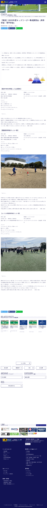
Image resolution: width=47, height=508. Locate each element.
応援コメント (6, 455)
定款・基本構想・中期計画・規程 (33, 457)
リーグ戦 (5, 472)
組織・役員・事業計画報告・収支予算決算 (34, 462)
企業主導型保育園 (7, 457)
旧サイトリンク (40, 504)
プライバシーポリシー (24, 504)
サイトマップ (32, 504)
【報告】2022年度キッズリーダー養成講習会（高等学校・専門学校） (35, 16)
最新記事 (17, 367)
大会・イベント (6, 468)
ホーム (7, 16)
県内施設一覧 (29, 465)
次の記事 (41, 367)
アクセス (28, 452)
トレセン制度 (29, 473)
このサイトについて (8, 504)
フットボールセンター (7, 449)
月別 (29, 367)
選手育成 (27, 468)
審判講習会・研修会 (7, 482)
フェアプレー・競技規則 (8, 473)
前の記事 (6, 367)
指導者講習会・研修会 (17, 16)
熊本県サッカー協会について (31, 449)
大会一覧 (5, 470)
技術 (22, 16)
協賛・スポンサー (30, 463)
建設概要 (5, 451)
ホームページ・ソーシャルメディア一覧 (34, 455)
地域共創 (28, 460)
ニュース (5, 454)
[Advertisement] (23, 41)
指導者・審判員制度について (9, 483)
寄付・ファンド (7, 452)
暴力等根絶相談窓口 (30, 454)
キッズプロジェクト (30, 475)
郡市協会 (28, 451)
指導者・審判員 (11, 16)
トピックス (29, 472)
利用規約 (15, 504)
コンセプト (29, 470)
